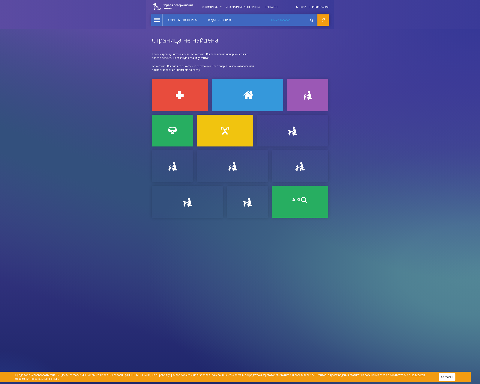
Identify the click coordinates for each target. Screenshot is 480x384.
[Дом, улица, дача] (247, 95)
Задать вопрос (219, 20)
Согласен (447, 377)
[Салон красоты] (225, 130)
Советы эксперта (182, 20)
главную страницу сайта (192, 58)
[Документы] (292, 130)
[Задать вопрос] (172, 166)
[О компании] (300, 166)
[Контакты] (232, 166)
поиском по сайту (188, 70)
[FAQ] (247, 202)
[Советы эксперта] (187, 202)
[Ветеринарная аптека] (180, 95)
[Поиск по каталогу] (300, 202)
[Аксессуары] (172, 130)
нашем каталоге (238, 66)
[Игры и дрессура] (307, 95)
